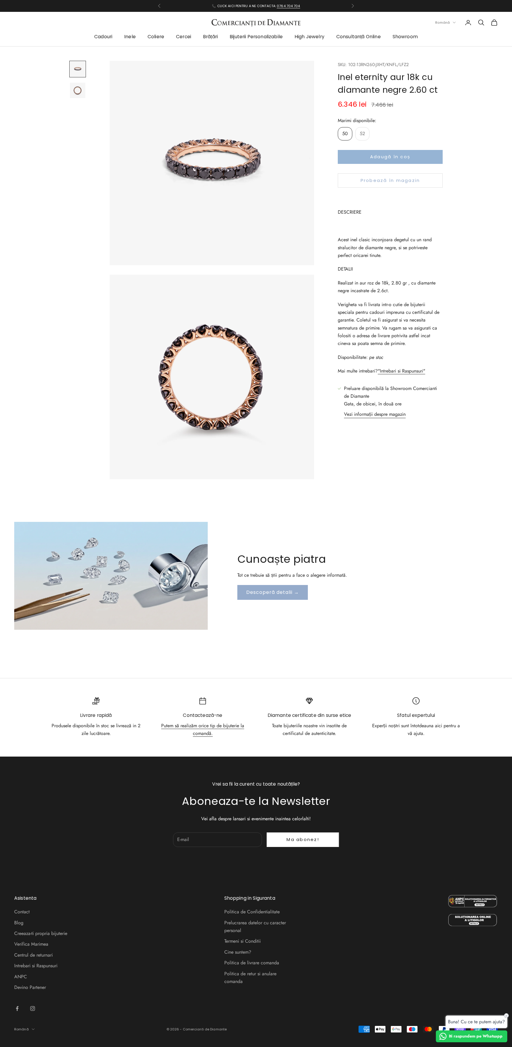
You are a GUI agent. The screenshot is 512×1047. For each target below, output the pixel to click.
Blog (18, 922)
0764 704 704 (288, 6)
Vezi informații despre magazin (375, 414)
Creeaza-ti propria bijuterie (40, 933)
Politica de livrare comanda (251, 962)
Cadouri (103, 37)
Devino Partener (30, 987)
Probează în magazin (390, 180)
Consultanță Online (358, 37)
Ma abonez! (303, 839)
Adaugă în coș (390, 157)
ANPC (20, 976)
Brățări (210, 37)
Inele (130, 37)
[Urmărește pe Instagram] (33, 1008)
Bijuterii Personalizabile (256, 37)
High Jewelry (309, 37)
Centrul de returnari (33, 955)
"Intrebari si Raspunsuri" (401, 371)
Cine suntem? (237, 952)
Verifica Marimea (31, 944)
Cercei (183, 37)
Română (442, 22)
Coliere (156, 37)
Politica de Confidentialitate (252, 911)
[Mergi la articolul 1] (77, 69)
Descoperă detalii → (272, 592)
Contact (22, 911)
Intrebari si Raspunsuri (35, 965)
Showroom (405, 37)
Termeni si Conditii (242, 941)
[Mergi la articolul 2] (77, 90)
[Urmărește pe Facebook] (17, 1008)
